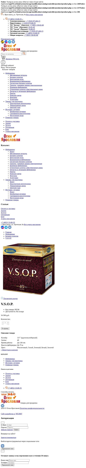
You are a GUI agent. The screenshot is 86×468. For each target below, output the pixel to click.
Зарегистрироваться (8, 437)
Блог (7, 129)
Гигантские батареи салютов (21, 162)
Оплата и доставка (12, 121)
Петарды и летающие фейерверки (23, 170)
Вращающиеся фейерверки (20, 160)
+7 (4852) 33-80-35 (32, 33)
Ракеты (12, 172)
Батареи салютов (16, 156)
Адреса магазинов (12, 131)
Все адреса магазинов (34, 15)
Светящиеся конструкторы (20, 196)
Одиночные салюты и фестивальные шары (26, 168)
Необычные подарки (18, 194)
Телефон (4, 463)
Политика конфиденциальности (32, 408)
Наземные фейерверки (18, 166)
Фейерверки (10, 149)
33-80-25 (31, 29)
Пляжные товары (12, 200)
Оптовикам (9, 127)
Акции (8, 123)
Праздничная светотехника (20, 184)
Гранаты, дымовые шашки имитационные (26, 164)
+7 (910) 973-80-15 (36, 31)
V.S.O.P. (8, 238)
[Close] (2, 422)
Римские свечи (15, 174)
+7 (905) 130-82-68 (37, 25)
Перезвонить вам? (8, 39)
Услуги (8, 125)
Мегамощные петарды (18, 154)
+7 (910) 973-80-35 (29, 23)
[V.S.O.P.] (29, 296)
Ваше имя (4, 460)
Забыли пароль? (7, 430)
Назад (12, 151)
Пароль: (4, 427)
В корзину (5, 328)
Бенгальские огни (17, 158)
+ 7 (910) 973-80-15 (33, 21)
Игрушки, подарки (12, 190)
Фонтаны (13, 176)
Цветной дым (15, 188)
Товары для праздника (14, 180)
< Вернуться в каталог (9, 350)
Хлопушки (14, 178)
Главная (8, 232)
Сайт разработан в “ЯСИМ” (11, 414)
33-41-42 (31, 27)
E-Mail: (3, 425)
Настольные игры (17, 198)
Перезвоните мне (7, 449)
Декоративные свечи (18, 186)
